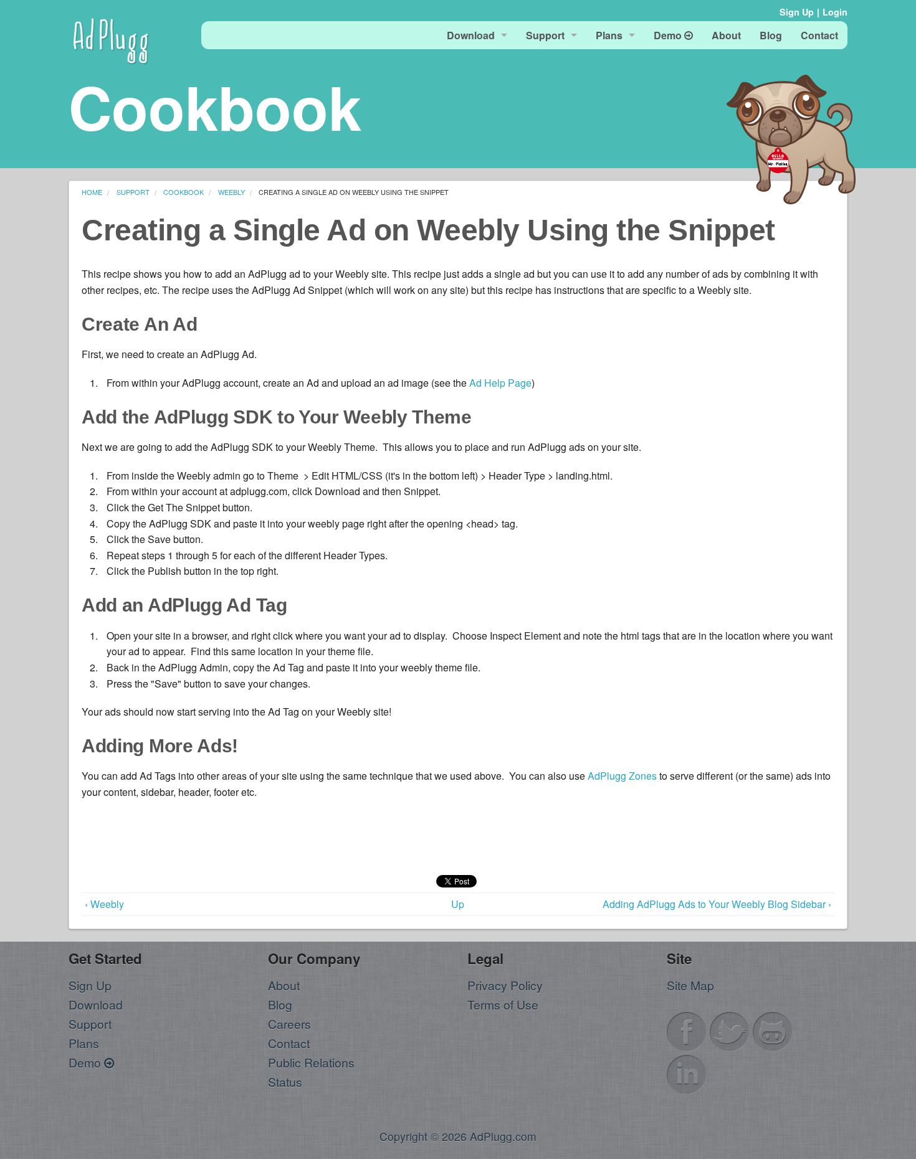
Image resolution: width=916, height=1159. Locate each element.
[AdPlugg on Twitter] (730, 1029)
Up (457, 904)
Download (96, 1004)
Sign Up (797, 12)
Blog (280, 1004)
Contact (289, 1042)
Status (285, 1081)
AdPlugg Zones (622, 776)
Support (90, 1023)
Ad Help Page (500, 383)
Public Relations (311, 1062)
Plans (84, 1042)
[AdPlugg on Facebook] (687, 1029)
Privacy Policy (505, 985)
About (284, 985)
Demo (86, 1062)
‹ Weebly (104, 904)
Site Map (690, 985)
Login (835, 12)
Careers (289, 1023)
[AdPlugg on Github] (773, 1029)
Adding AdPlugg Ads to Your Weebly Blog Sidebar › (717, 904)
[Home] (111, 39)
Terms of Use (502, 1004)
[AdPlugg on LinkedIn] (687, 1072)
